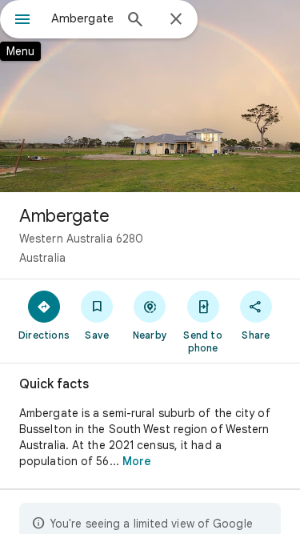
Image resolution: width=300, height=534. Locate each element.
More (136, 461)
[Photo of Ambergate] (150, 96)
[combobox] (82, 18)
